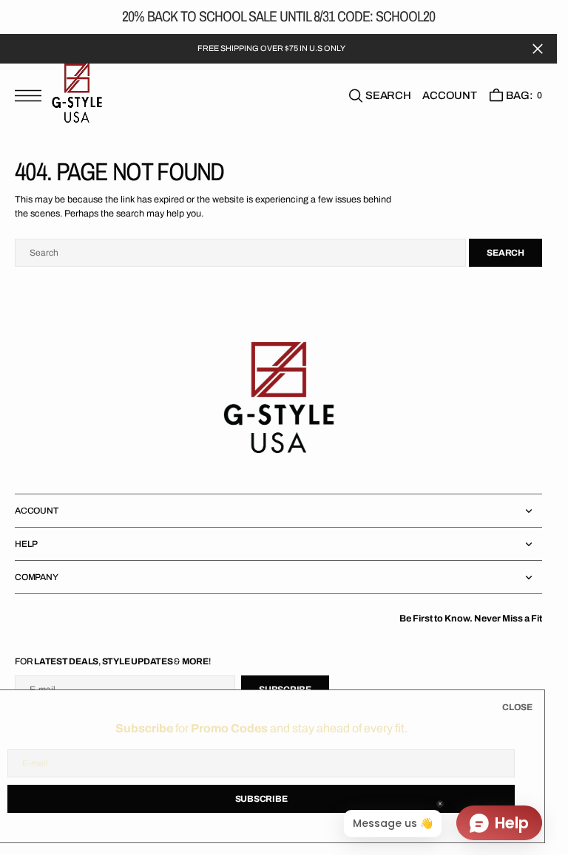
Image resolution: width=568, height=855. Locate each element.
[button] (32, 95)
